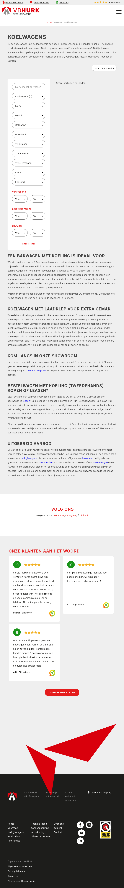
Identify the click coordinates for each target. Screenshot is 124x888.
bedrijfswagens (29, 458)
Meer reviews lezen (62, 692)
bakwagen (87, 458)
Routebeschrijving (101, 792)
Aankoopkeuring (40, 827)
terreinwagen (100, 462)
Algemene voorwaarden (20, 866)
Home (49, 22)
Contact (58, 832)
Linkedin (84, 515)
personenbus (46, 462)
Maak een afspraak (36, 370)
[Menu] (117, 11)
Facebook (59, 515)
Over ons (59, 823)
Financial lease (39, 823)
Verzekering (37, 832)
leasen (26, 400)
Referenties (14, 840)
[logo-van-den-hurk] (20, 11)
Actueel (58, 827)
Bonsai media (28, 880)
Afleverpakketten (40, 836)
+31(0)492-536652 (14, 2)
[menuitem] (107, 2)
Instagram (71, 515)
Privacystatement (17, 870)
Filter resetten (28, 244)
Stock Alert (14, 836)
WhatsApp (64, 2)
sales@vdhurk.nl (41, 2)
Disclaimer (13, 875)
